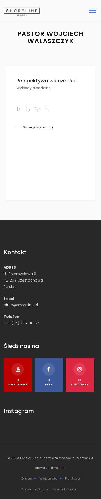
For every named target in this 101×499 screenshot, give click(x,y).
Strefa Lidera (64, 489)
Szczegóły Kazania (38, 127)
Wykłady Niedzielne (33, 87)
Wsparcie (48, 478)
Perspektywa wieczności (46, 80)
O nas (26, 478)
